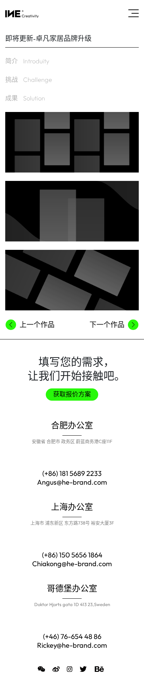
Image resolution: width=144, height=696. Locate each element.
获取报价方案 (72, 394)
